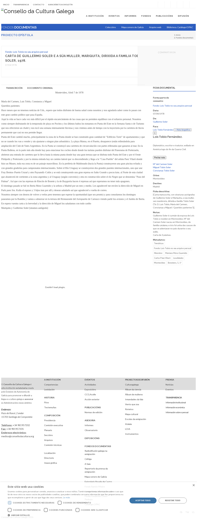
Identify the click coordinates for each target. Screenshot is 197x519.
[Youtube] (180, 4)
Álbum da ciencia (133, 389)
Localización (50, 453)
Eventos (170, 389)
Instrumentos (132, 434)
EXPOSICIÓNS (92, 438)
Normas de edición (93, 412)
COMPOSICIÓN (52, 415)
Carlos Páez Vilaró (162, 258)
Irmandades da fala (134, 399)
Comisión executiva (53, 425)
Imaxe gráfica (50, 463)
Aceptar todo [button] (143, 500)
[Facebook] (161, 4)
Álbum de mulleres (134, 394)
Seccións (48, 435)
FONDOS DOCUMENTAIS (98, 446)
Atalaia (128, 424)
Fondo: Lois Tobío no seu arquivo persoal (26, 51)
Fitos (46, 402)
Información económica (175, 407)
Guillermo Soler (160, 121)
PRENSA (170, 379)
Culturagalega (132, 384)
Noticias (169, 384)
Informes (89, 425)
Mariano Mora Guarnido (176, 253)
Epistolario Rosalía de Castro (98, 481)
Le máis (66, 497)
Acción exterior (92, 399)
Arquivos (48, 440)
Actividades (90, 384)
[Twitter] (167, 4)
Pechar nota (159, 157)
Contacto (38, 4)
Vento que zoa (132, 404)
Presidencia (49, 420)
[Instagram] (155, 4)
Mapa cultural (131, 414)
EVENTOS (90, 379)
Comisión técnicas (53, 445)
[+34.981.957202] (186, 4)
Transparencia (21, 4)
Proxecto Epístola (17, 35)
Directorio (49, 458)
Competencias (51, 384)
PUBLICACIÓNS (93, 407)
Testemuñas (50, 407)
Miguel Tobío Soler (162, 167)
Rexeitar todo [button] (173, 500)
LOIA (127, 429)
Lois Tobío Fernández (163, 129)
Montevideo (159, 263)
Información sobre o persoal (177, 412)
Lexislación (49, 389)
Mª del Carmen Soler (162, 164)
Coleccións (110, 27)
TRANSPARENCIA (174, 397)
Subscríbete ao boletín (60, 4)
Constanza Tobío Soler (164, 170)
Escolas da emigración (135, 419)
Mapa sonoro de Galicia (96, 476)
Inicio (6, 4)
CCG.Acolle (90, 394)
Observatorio (91, 430)
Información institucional (176, 402)
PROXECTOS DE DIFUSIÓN (137, 379)
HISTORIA (49, 397)
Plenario (48, 430)
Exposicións (90, 389)
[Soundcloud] (174, 4)
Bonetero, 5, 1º (174, 263)
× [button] (193, 485)
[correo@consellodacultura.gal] (193, 4)
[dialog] (98, 500)
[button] (66, 515)
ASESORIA (90, 420)
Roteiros (129, 409)
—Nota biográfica (182, 130)
